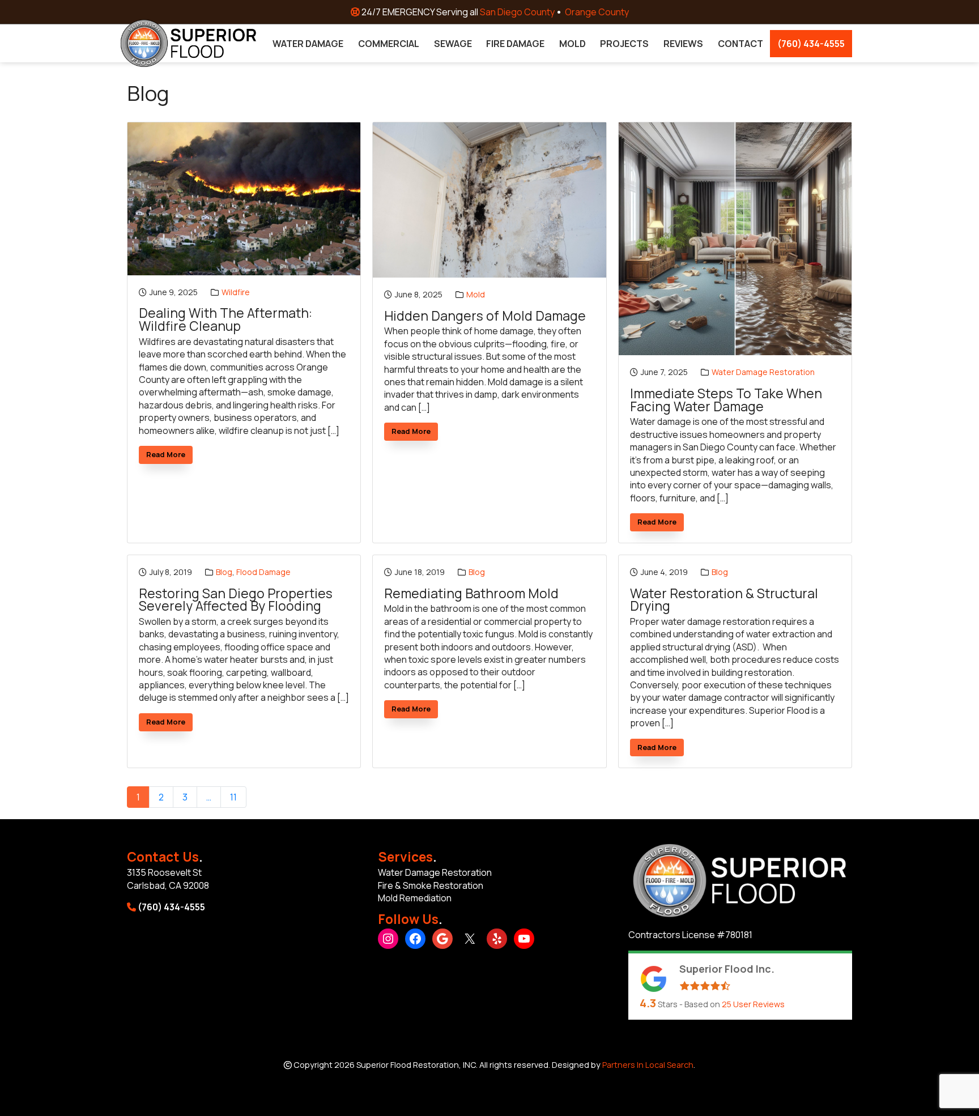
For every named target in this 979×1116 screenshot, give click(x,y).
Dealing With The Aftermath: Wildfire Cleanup (225, 320)
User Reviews (753, 1004)
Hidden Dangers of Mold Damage (485, 316)
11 (233, 797)
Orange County (597, 12)
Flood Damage (263, 571)
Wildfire (236, 292)
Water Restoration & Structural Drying (724, 600)
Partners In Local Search (647, 1064)
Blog (224, 571)
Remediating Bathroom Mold (471, 593)
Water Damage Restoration (763, 372)
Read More (169, 456)
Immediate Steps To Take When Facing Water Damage (726, 400)
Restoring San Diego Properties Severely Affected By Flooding (236, 600)
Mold (475, 294)
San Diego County (517, 12)
